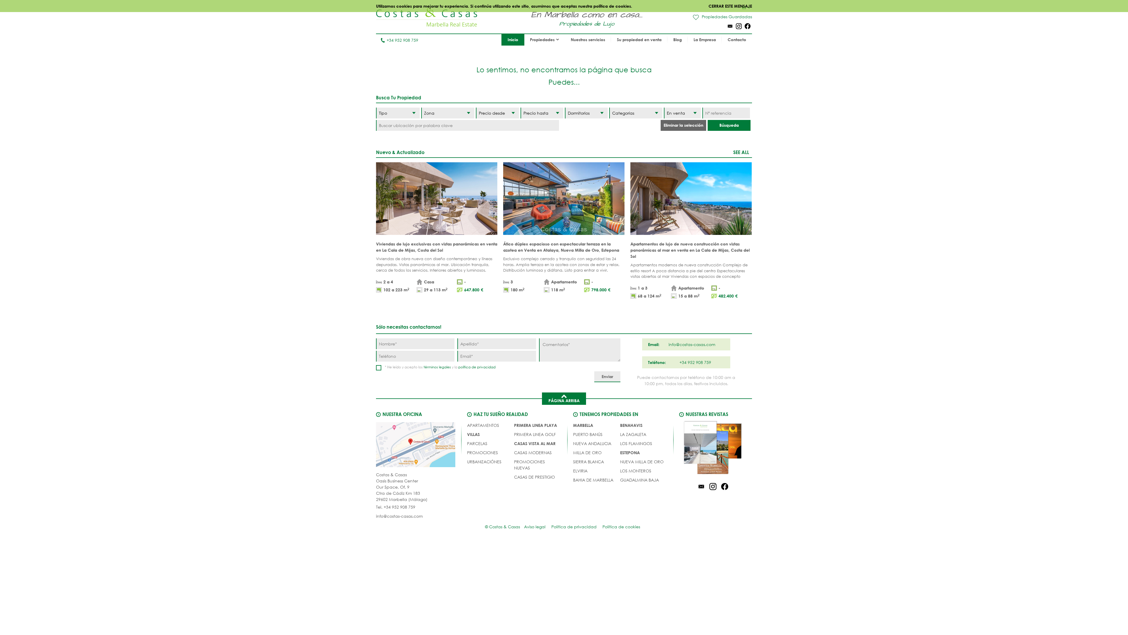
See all (741, 152)
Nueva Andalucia (592, 443)
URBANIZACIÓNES (484, 461)
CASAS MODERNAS (533, 452)
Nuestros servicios (588, 39)
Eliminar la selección (683, 125)
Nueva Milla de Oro (642, 461)
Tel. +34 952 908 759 (395, 507)
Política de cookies (621, 526)
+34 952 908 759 (402, 40)
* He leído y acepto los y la (440, 367)
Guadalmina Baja (639, 480)
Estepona (630, 452)
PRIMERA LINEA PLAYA (535, 425)
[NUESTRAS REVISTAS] (713, 449)
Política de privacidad (574, 526)
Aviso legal (534, 526)
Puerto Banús (587, 434)
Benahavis (631, 425)
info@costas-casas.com (399, 516)
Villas (473, 434)
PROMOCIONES (482, 452)
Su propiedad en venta (639, 39)
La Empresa (705, 39)
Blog (677, 39)
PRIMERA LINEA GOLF (535, 434)
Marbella (583, 425)
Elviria (580, 471)
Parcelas (477, 443)
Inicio (513, 39)
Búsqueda (729, 125)
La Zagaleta (633, 434)
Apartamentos (483, 425)
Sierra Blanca (588, 461)
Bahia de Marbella (593, 480)
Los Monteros (635, 471)
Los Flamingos (636, 443)
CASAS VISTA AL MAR (534, 443)
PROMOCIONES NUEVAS (529, 465)
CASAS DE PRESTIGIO (534, 477)
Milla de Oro (587, 452)
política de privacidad (477, 367)
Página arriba (564, 400)
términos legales (437, 367)
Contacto (737, 39)
